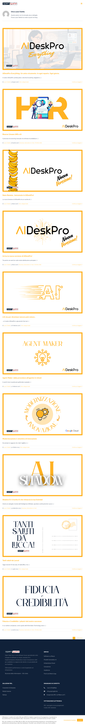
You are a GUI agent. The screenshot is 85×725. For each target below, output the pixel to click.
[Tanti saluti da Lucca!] (42, 536)
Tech (33, 142)
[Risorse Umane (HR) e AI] (42, 110)
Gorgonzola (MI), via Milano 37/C (55, 695)
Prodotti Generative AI (50, 659)
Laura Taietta (7, 82)
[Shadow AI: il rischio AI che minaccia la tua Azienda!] (42, 475)
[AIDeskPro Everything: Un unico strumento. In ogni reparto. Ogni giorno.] (42, 49)
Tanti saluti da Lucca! (10, 560)
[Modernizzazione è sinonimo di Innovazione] (42, 414)
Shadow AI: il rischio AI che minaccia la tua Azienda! (22, 500)
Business (22, 142)
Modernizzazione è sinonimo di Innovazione (19, 439)
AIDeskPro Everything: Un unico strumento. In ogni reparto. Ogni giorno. (30, 73)
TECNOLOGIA (38, 142)
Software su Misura (49, 656)
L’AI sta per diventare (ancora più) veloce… (19, 317)
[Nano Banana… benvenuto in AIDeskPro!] (42, 171)
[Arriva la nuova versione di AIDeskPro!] (42, 232)
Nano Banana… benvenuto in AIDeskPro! (18, 195)
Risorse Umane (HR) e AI (11, 134)
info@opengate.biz (51, 691)
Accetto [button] (80, 720)
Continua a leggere (77, 82)
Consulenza (47, 666)
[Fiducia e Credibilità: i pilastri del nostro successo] (42, 597)
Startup (4, 695)
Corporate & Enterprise (9, 688)
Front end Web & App (50, 673)
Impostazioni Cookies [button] (70, 720)
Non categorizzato (24, 82)
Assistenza (47, 670)
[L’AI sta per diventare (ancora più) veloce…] (42, 293)
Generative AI (28, 142)
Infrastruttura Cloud (49, 663)
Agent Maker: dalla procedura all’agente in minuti (22, 378)
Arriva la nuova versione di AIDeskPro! (17, 256)
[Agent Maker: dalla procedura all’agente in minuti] (42, 353)
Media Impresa (6, 691)
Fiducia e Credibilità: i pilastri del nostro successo (22, 621)
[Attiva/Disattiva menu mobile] (82, 3)
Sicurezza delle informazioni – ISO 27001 (16, 673)
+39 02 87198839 (51, 688)
